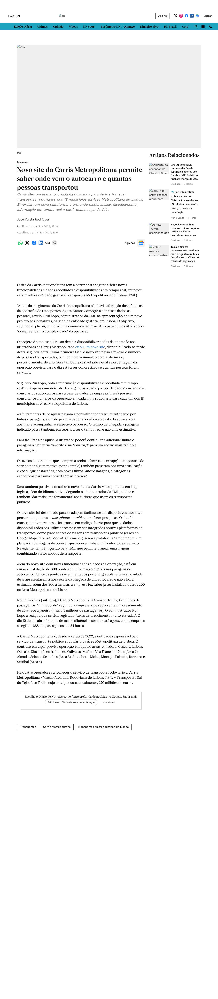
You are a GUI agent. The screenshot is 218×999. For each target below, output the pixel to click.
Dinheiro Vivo (149, 26)
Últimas (42, 26)
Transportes (28, 726)
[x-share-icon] (27, 244)
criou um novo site (90, 347)
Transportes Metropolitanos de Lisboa (103, 726)
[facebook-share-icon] (34, 244)
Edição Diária (23, 26)
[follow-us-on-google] (141, 243)
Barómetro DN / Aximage (118, 26)
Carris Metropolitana (57, 726)
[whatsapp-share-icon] (20, 244)
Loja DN (14, 16)
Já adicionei (108, 702)
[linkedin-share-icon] (41, 244)
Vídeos (73, 26)
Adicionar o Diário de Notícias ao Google (71, 702)
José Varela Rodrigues (33, 219)
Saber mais (130, 696)
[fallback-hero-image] (159, 168)
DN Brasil (170, 26)
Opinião (58, 26)
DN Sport (89, 26)
